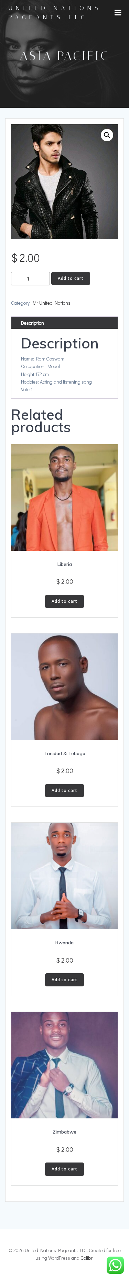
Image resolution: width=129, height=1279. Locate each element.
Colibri (87, 1258)
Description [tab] (32, 322)
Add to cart (71, 278)
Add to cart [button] (64, 601)
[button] (107, 135)
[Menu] (118, 13)
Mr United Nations (52, 303)
